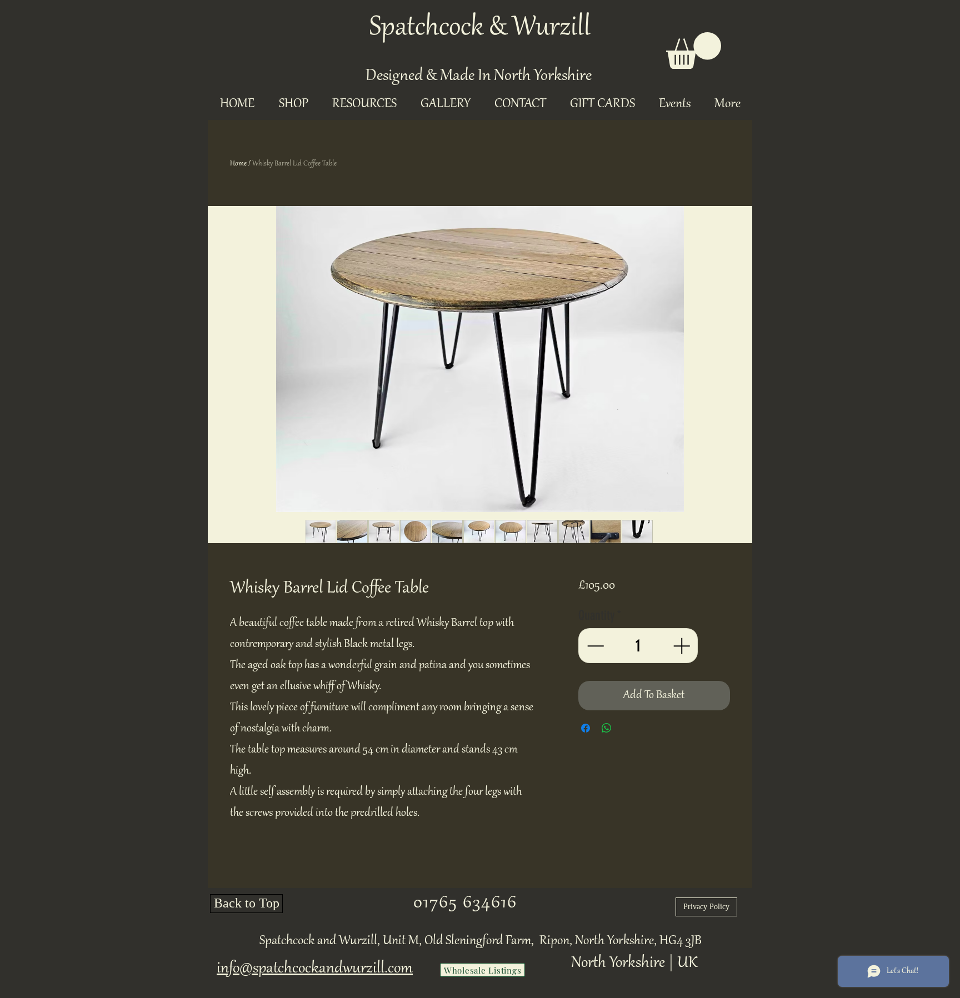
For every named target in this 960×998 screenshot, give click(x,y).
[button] (693, 50)
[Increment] (682, 646)
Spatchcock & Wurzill (480, 28)
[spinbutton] (638, 646)
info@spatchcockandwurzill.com (315, 969)
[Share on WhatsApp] (606, 728)
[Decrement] (594, 646)
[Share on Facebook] (585, 728)
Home (238, 163)
